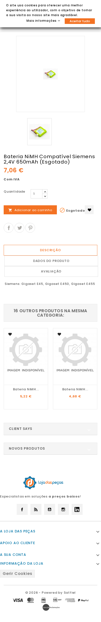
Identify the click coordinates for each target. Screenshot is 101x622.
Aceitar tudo (80, 21)
